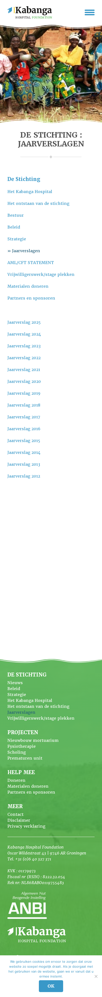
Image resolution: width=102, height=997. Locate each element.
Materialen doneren (28, 286)
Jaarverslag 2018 (23, 405)
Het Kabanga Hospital (29, 191)
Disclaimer (18, 820)
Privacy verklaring (26, 826)
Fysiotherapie (21, 746)
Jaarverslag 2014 (23, 452)
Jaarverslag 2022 (24, 357)
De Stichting (23, 179)
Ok (51, 986)
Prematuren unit (24, 758)
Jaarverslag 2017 (23, 417)
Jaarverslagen (26, 250)
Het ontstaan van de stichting (38, 203)
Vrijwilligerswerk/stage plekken (41, 274)
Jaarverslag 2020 (24, 381)
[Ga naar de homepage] (29, 12)
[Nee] (95, 976)
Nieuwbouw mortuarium (33, 740)
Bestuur (15, 215)
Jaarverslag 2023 (24, 346)
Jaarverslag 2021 (23, 369)
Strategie (16, 239)
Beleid (13, 227)
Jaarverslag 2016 (23, 428)
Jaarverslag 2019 (23, 393)
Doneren (16, 780)
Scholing (16, 752)
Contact (15, 814)
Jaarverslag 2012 (23, 476)
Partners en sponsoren (31, 298)
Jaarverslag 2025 (24, 322)
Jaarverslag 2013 (23, 464)
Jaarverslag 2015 (23, 440)
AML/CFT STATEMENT (30, 262)
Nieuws (15, 682)
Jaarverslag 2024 (24, 334)
